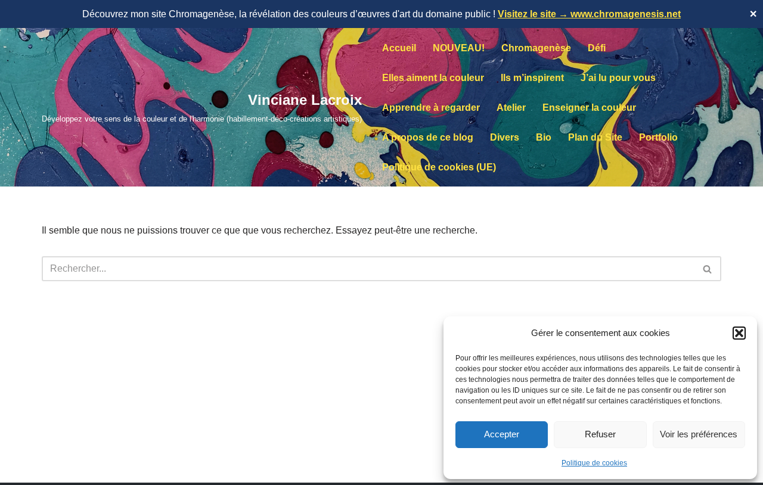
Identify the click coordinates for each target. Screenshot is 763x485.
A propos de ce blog (427, 137)
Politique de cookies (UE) (439, 167)
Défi (597, 48)
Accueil (399, 48)
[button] (739, 333)
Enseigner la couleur (589, 107)
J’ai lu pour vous (618, 78)
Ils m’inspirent (532, 78)
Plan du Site (595, 137)
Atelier (511, 107)
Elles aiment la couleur (433, 78)
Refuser (600, 434)
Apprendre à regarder (431, 107)
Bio (543, 137)
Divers (504, 137)
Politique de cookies (594, 463)
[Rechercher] (707, 268)
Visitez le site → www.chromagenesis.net (589, 14)
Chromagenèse (536, 48)
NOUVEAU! (459, 48)
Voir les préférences (698, 434)
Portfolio (658, 137)
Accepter (501, 434)
